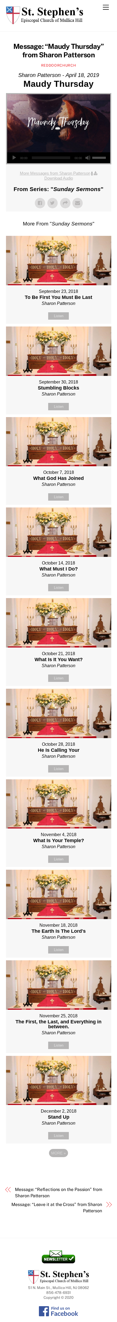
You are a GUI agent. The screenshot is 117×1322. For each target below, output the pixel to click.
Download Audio (58, 178)
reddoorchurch (58, 65)
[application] (58, 157)
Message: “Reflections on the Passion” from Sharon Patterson (58, 1192)
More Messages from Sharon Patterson (55, 173)
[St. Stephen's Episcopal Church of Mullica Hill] (45, 22)
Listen (58, 316)
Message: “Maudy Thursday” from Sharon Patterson (58, 50)
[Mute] (88, 158)
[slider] (99, 157)
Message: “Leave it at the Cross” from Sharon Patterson (56, 1207)
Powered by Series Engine (58, 1168)
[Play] (14, 158)
